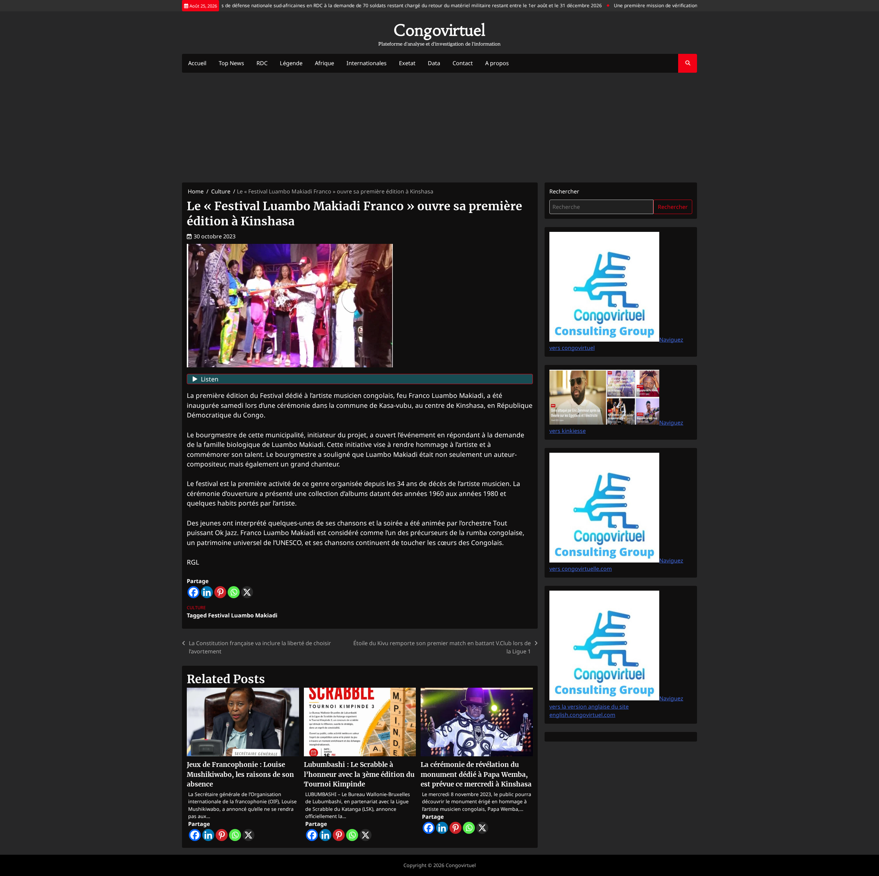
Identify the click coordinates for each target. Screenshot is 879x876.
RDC (261, 63)
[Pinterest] (220, 592)
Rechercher (564, 191)
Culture (196, 607)
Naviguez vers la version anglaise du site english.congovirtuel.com (616, 707)
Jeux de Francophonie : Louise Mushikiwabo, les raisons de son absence (240, 774)
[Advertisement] (439, 128)
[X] (247, 592)
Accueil (197, 63)
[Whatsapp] (234, 592)
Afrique (324, 63)
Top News (231, 63)
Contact (463, 63)
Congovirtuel (439, 30)
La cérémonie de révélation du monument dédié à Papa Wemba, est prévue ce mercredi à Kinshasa (476, 774)
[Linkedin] (207, 592)
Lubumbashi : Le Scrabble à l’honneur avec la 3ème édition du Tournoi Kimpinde (359, 774)
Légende (291, 63)
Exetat (407, 63)
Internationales (366, 63)
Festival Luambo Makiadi (242, 615)
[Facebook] (193, 592)
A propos (497, 63)
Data (434, 63)
